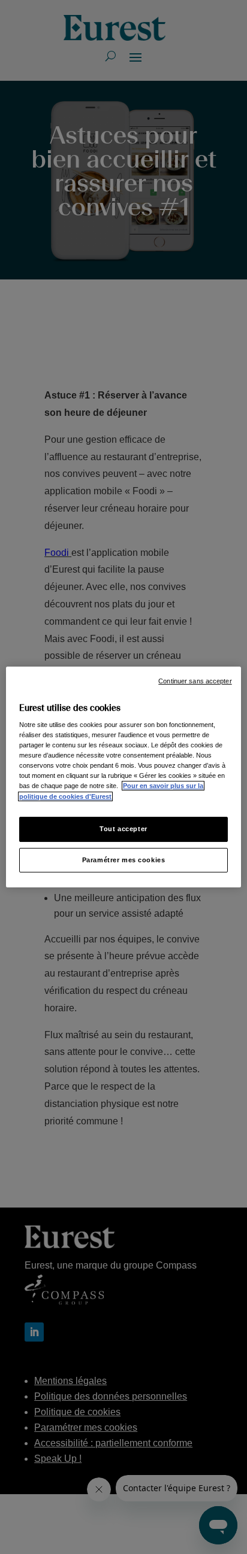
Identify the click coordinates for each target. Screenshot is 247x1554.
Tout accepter (123, 828)
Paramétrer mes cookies (123, 859)
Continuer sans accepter (194, 681)
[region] (123, 777)
